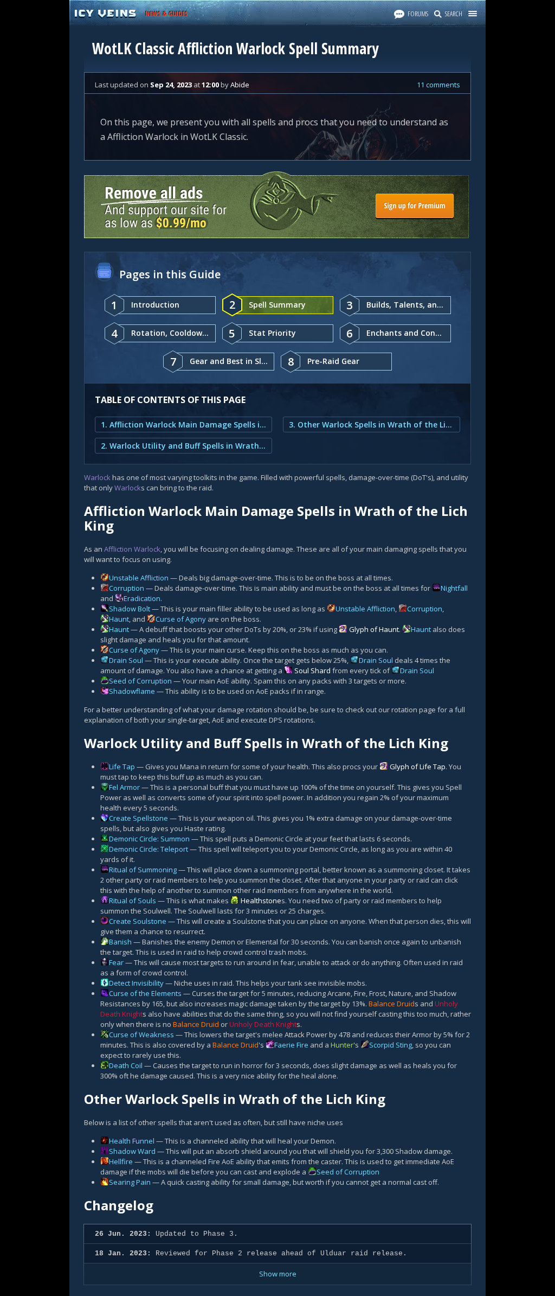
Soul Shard (312, 670)
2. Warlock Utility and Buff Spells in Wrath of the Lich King (183, 445)
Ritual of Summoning (143, 869)
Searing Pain (130, 1182)
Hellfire (121, 1161)
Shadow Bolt (129, 609)
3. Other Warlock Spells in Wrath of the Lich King (371, 424)
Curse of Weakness (141, 1034)
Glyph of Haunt (374, 629)
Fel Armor (124, 787)
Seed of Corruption (140, 681)
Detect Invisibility (136, 983)
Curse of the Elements (145, 993)
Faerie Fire (291, 1045)
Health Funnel (131, 1141)
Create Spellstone (138, 818)
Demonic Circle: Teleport (148, 849)
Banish (120, 942)
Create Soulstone (137, 921)
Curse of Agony (181, 619)
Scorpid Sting (390, 1045)
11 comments (438, 85)
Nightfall (454, 588)
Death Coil (126, 1065)
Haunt (119, 619)
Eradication (142, 598)
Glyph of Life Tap (418, 766)
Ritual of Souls (132, 900)
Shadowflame (132, 691)
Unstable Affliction (139, 578)
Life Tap (122, 766)
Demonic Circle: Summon (149, 839)
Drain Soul (126, 660)
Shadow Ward (132, 1151)
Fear (116, 962)
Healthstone (261, 900)
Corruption (126, 588)
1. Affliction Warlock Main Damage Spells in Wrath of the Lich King (183, 424)
